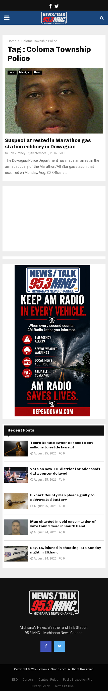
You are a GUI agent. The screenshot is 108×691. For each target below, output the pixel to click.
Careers (28, 679)
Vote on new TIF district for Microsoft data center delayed (65, 471)
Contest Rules (48, 679)
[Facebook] (45, 646)
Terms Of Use (64, 686)
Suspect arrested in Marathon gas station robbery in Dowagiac (48, 143)
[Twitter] (59, 646)
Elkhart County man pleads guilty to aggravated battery (62, 497)
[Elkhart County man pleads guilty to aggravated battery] (16, 501)
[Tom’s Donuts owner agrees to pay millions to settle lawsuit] (16, 448)
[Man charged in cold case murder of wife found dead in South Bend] (16, 527)
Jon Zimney (17, 153)
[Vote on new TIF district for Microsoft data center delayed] (16, 475)
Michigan (24, 72)
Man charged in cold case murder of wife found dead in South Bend (63, 523)
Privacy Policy (40, 686)
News (37, 72)
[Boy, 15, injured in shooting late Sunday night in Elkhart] (16, 554)
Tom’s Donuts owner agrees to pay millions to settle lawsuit (61, 445)
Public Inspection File (77, 679)
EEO (15, 679)
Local (12, 72)
